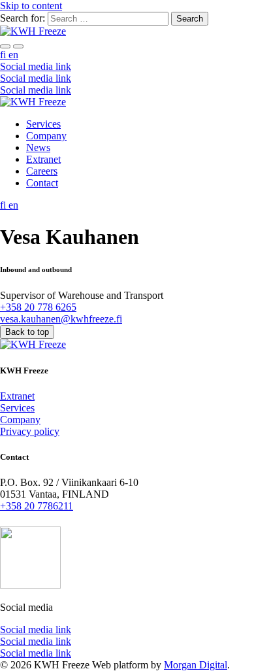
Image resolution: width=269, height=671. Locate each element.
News (38, 147)
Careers (41, 171)
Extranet (43, 159)
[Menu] (5, 46)
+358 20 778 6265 (38, 307)
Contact (42, 182)
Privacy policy (29, 431)
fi (4, 54)
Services (43, 123)
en (13, 54)
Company (46, 135)
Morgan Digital (195, 664)
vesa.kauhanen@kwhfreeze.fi (61, 318)
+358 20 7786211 (36, 505)
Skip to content (31, 5)
